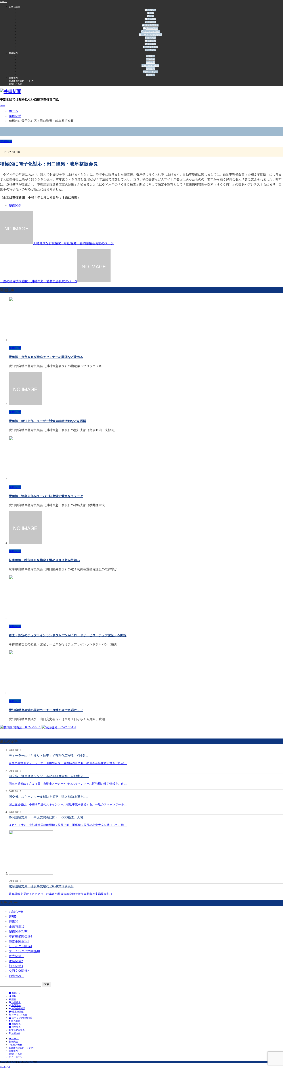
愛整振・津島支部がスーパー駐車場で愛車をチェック (46, 496)
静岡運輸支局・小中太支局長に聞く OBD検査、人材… (47, 817)
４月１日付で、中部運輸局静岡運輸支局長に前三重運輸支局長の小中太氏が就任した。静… (68, 825)
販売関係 (151, 37)
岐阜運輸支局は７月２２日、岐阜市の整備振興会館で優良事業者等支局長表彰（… (62, 894)
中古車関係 (152, 28)
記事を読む (14, 7)
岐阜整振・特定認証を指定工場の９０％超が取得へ (44, 560)
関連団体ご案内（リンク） (22, 81)
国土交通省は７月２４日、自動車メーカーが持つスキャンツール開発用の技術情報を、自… (68, 783)
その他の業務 (15, 1044)
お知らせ (151, 10)
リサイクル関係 (151, 31)
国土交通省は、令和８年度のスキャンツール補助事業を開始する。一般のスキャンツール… (68, 804)
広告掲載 (150, 59)
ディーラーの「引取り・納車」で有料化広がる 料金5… (48, 755)
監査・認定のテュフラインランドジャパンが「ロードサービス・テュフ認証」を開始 (67, 635)
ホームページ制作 (150, 65)
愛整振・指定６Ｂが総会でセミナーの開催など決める (46, 357)
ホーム (15, 1038)
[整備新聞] (10, 91)
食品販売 (150, 75)
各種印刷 (150, 62)
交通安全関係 (151, 47)
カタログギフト (150, 71)
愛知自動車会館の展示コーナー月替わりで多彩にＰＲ (46, 710)
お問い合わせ (15, 84)
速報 (151, 13)
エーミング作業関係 (151, 34)
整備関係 (151, 22)
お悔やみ (151, 50)
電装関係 (151, 41)
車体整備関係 (152, 25)
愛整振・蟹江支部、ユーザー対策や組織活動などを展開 (47, 421)
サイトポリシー (16, 1057)
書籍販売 (150, 68)
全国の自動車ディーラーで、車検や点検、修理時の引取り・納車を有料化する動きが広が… (68, 763)
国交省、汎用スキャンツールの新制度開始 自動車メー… (49, 776)
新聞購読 (150, 56)
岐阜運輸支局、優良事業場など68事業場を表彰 (41, 886)
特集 (151, 16)
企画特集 (151, 19)
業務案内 (13, 53)
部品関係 (151, 44)
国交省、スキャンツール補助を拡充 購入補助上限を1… (48, 796)
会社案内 (13, 78)
